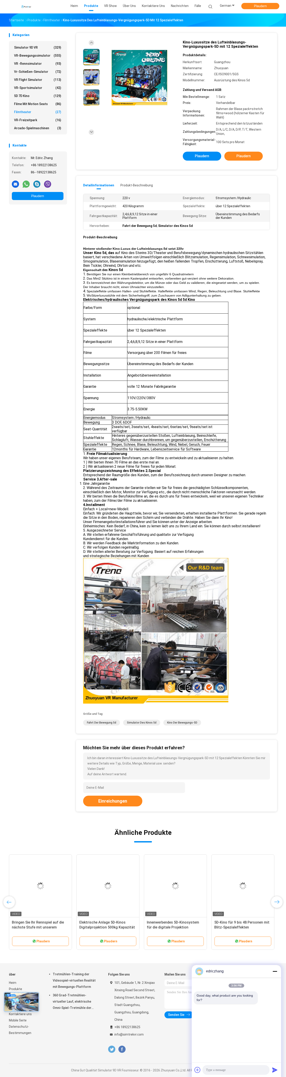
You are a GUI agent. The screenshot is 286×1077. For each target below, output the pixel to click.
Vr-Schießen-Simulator (37, 71)
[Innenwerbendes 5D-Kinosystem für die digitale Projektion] (175, 886)
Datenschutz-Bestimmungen (20, 1030)
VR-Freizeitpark (37, 120)
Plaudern (260, 6)
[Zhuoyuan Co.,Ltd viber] (47, 183)
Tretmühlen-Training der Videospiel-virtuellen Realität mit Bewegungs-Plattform (74, 980)
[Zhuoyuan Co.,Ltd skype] (36, 183)
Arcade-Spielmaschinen (37, 128)
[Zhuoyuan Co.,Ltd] (26, 6)
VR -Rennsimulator (37, 63)
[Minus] (275, 971)
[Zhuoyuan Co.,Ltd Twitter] (111, 1049)
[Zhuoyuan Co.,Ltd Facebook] (122, 1049)
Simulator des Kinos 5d (141, 722)
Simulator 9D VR (37, 47)
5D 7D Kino (37, 96)
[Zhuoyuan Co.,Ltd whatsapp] (26, 183)
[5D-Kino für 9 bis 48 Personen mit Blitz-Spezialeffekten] (243, 886)
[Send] (274, 1070)
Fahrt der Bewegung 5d (101, 722)
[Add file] (197, 1070)
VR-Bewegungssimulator (37, 55)
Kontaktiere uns (20, 1014)
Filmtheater (37, 112)
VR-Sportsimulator (37, 88)
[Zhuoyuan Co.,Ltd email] (15, 183)
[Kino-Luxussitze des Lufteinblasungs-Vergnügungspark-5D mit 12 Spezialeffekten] (139, 78)
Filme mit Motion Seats (37, 104)
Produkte (15, 989)
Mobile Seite (18, 1020)
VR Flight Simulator (37, 80)
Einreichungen (112, 801)
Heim (12, 982)
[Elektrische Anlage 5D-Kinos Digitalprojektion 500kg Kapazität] (108, 886)
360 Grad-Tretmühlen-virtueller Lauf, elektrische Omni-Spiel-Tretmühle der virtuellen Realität (72, 1002)
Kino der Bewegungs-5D (182, 722)
